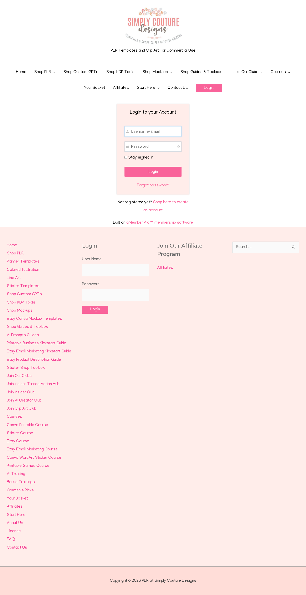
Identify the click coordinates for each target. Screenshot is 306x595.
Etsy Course (18, 441)
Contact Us (178, 88)
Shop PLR (42, 72)
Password (91, 284)
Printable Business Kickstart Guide (36, 343)
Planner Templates (23, 262)
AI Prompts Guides (23, 335)
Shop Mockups (155, 72)
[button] (209, 88)
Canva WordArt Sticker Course (34, 458)
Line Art (14, 278)
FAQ (11, 539)
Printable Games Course (28, 466)
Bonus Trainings (21, 482)
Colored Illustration (23, 270)
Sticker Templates (23, 286)
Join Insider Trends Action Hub (33, 384)
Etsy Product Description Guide (34, 360)
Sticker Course (20, 433)
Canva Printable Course (27, 425)
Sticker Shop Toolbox (26, 368)
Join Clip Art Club (21, 409)
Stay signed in (140, 158)
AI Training (16, 474)
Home (21, 72)
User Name (92, 259)
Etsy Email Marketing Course (32, 449)
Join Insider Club (21, 392)
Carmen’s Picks (20, 490)
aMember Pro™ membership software (159, 223)
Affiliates (121, 88)
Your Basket (94, 88)
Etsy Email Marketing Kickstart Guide (39, 352)
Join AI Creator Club (24, 401)
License (14, 531)
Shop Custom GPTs (80, 72)
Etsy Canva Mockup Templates (34, 319)
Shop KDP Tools (120, 72)
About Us (15, 523)
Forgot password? (153, 185)
